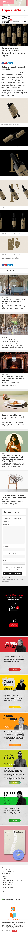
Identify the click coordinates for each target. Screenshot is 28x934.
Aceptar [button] (14, 930)
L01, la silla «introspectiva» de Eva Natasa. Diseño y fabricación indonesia (14, 497)
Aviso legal (5, 878)
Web (4, 560)
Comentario (7, 524)
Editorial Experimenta (7, 889)
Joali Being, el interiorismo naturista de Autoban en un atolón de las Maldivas (12, 340)
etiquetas (14, 258)
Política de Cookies (10, 927)
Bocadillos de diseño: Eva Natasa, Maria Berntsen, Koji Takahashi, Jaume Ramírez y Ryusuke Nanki (12, 458)
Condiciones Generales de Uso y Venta (12, 880)
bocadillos (9, 258)
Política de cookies (7, 884)
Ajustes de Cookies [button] (6, 930)
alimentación (4, 258)
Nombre (6, 546)
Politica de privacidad (7, 882)
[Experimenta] (11, 10)
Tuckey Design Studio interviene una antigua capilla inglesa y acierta (13, 301)
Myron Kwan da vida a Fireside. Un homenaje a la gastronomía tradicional (13, 378)
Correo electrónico (9, 553)
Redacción (3, 257)
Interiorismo (5, 297)
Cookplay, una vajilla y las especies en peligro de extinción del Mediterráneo (13, 417)
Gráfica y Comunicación (18, 257)
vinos (17, 258)
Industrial (4, 413)
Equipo (4, 891)
